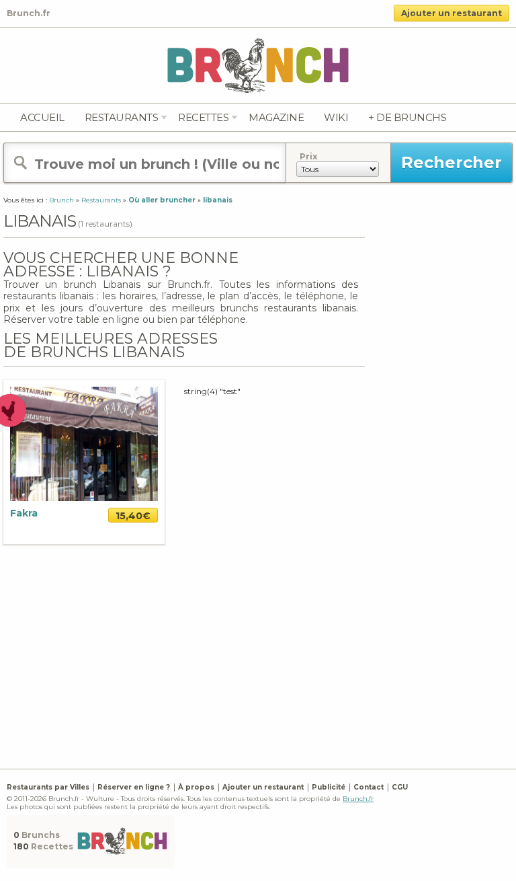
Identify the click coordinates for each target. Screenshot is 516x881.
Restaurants (122, 117)
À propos (196, 787)
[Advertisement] (259, 655)
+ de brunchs (407, 117)
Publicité (328, 787)
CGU (400, 787)
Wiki (336, 117)
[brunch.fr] (258, 65)
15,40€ (133, 516)
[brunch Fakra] (84, 443)
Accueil (42, 117)
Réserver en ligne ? (133, 787)
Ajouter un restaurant (451, 13)
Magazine (276, 117)
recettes (203, 117)
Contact (368, 787)
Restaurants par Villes (48, 787)
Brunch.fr (358, 798)
